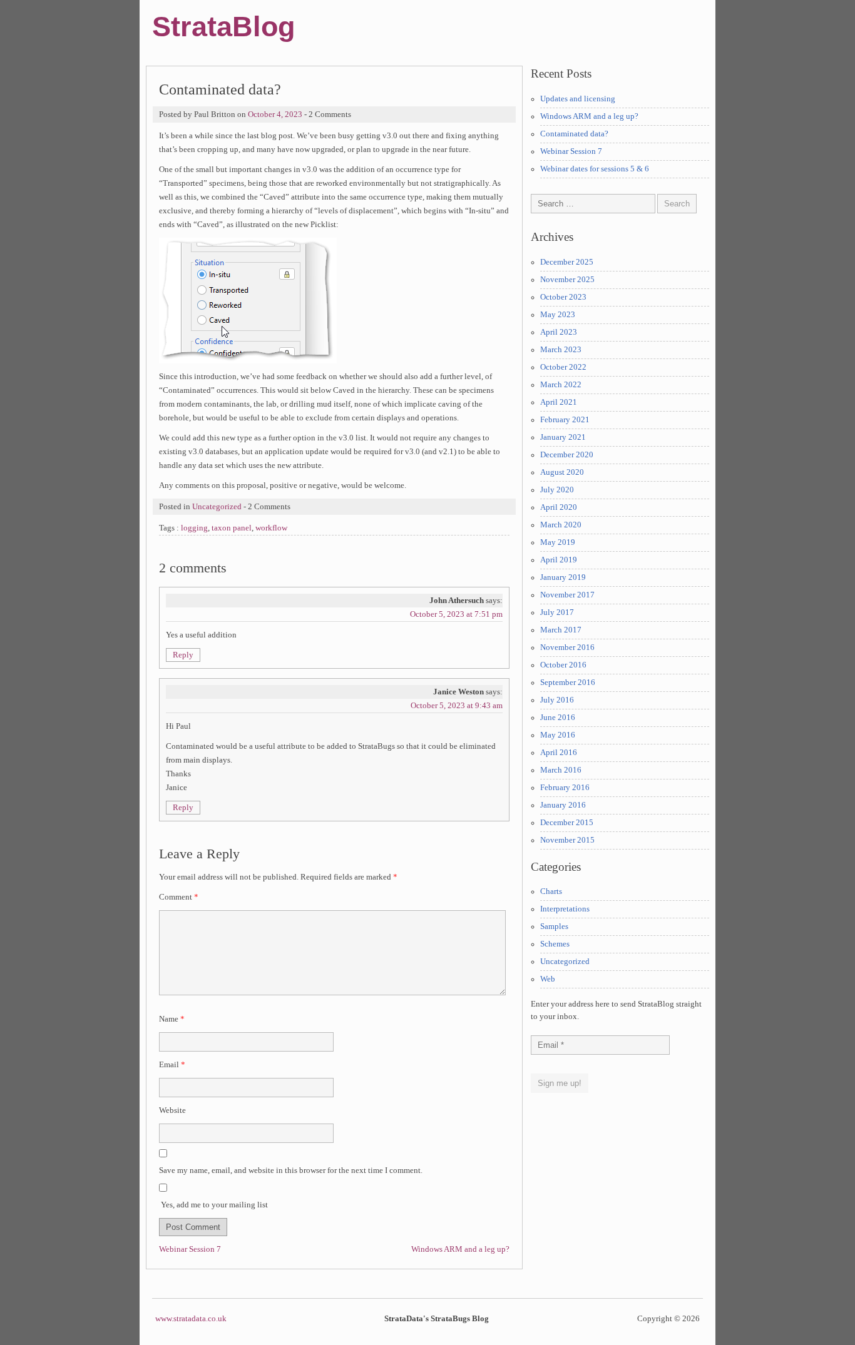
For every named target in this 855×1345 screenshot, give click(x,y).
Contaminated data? (574, 133)
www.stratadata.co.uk (191, 1318)
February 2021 (565, 419)
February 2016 (565, 787)
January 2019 (563, 577)
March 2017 (560, 630)
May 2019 (557, 542)
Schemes (555, 944)
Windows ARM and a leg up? (460, 1249)
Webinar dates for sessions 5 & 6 (594, 169)
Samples (554, 926)
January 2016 (563, 805)
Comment (178, 897)
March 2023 (560, 349)
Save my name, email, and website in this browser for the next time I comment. (290, 1170)
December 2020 (566, 454)
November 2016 (567, 647)
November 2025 (567, 279)
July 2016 (557, 700)
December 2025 (566, 262)
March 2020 (560, 524)
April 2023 (558, 332)
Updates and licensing (577, 98)
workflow (271, 528)
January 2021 (563, 437)
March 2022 (560, 384)
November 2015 (567, 840)
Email (172, 1064)
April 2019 (558, 560)
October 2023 (563, 297)
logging (194, 528)
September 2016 (567, 682)
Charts (551, 891)
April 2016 (558, 752)
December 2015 (566, 822)
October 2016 (563, 665)
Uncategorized (217, 506)
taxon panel (232, 528)
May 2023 (557, 314)
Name (172, 1019)
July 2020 (557, 489)
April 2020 (558, 507)
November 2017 (567, 595)
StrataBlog (223, 26)
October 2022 (563, 367)
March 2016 (560, 770)
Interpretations (565, 909)
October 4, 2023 (275, 114)
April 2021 (558, 402)
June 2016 (557, 717)
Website (172, 1110)
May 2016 (557, 735)
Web (547, 979)
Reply (183, 655)
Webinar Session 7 (190, 1249)
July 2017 (557, 612)
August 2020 (562, 472)
